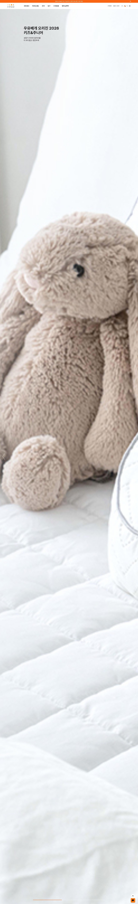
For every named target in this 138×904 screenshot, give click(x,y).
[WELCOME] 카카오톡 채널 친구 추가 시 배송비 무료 (69, 1)
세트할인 (26, 6)
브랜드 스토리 (116, 6)
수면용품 (56, 6)
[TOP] (133, 896)
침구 (49, 6)
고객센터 (110, 6)
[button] (4, 456)
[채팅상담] (133, 900)
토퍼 (43, 6)
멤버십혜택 (65, 6)
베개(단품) (35, 6)
